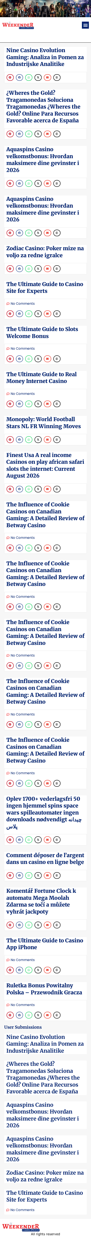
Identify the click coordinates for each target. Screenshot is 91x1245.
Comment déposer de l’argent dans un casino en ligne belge (45, 859)
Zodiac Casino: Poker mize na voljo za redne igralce (45, 1176)
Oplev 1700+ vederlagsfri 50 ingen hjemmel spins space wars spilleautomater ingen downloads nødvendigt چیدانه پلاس (44, 812)
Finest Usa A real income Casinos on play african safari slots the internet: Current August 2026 (45, 465)
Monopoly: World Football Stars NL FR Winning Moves (43, 423)
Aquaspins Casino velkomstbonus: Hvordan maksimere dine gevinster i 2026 (42, 1115)
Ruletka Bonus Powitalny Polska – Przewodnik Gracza (44, 989)
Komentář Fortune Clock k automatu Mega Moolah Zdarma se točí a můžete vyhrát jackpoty (41, 901)
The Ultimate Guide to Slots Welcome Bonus (42, 333)
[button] (85, 25)
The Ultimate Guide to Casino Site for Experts (44, 1196)
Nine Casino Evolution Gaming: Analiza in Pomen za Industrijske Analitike (45, 1044)
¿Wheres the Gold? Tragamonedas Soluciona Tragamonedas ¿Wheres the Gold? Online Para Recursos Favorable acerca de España (43, 1078)
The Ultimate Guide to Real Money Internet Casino (41, 378)
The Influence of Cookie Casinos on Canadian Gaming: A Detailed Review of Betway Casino (45, 515)
